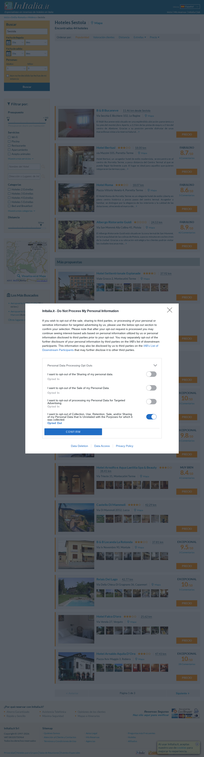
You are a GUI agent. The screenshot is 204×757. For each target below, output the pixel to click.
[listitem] (102, 365)
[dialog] (102, 378)
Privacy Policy (124, 446)
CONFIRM (73, 431)
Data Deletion (79, 446)
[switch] (151, 374)
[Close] (171, 311)
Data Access (102, 446)
